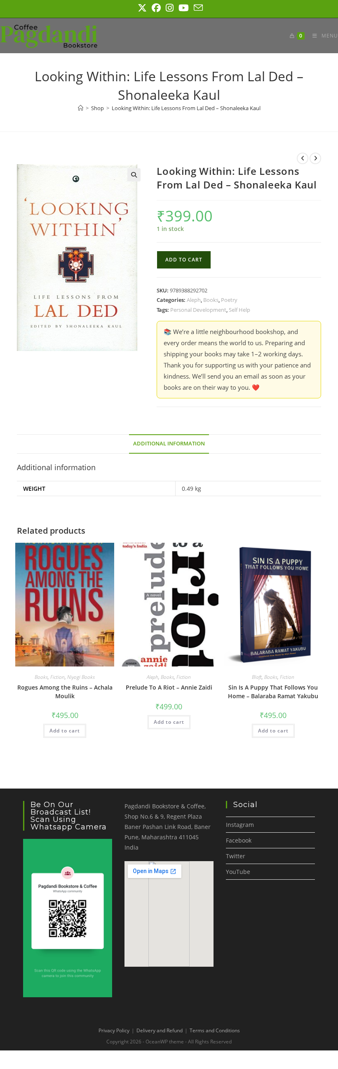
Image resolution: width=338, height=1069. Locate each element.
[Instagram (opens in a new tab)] (169, 7)
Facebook (238, 840)
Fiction (57, 676)
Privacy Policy (114, 1030)
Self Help (239, 309)
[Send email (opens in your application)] (197, 7)
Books (210, 300)
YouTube (238, 872)
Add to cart (183, 259)
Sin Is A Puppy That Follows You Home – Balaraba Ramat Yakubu (273, 691)
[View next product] (315, 158)
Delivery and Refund (159, 1030)
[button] (134, 174)
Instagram (240, 825)
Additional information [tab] (169, 443)
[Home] (80, 108)
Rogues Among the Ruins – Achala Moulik (65, 691)
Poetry (229, 300)
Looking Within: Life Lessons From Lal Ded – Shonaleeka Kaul (186, 108)
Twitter (235, 856)
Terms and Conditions (215, 1030)
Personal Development (198, 309)
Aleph (194, 300)
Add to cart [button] (64, 730)
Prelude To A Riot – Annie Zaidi (169, 687)
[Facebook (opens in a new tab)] (156, 7)
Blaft (257, 676)
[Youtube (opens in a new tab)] (183, 7)
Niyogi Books (81, 676)
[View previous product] (302, 158)
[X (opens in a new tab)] (142, 7)
